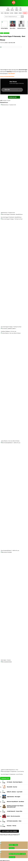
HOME (8, 10)
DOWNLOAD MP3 (13, 97)
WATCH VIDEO (12, 857)
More (25, 13)
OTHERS (16, 13)
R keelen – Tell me (13, 845)
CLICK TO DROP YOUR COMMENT (9, 831)
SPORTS (20, 13)
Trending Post (6, 33)
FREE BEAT (6, 13)
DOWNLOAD (11, 848)
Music (2, 33)
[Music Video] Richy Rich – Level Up (17, 854)
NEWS (2, 13)
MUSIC (12, 10)
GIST (20, 10)
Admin (6, 42)
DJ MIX (11, 13)
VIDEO (16, 10)
